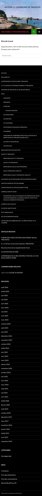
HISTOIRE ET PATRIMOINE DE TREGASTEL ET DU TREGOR (16, 32)
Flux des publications (8, 475)
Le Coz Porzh (8, 123)
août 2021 (4, 389)
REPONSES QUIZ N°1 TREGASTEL (13, 158)
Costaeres (7, 131)
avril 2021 (4, 397)
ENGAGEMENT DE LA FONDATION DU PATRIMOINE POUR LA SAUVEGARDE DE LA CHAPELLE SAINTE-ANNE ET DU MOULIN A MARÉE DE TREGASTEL (21, 198)
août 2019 (4, 409)
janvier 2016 (5, 429)
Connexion (5, 471)
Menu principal (39, 31)
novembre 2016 (6, 425)
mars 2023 (5, 360)
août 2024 (4, 328)
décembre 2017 (6, 417)
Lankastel (7, 98)
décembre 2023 (6, 336)
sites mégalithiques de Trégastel (15, 127)
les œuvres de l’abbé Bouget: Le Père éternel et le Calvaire (18, 222)
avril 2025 (4, 316)
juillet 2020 (5, 401)
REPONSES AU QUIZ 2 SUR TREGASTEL (15, 167)
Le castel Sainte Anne (8, 208)
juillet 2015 (5, 433)
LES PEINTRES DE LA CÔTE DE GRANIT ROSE (14, 187)
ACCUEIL (4, 73)
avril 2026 (4, 304)
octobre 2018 (6, 413)
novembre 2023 (6, 340)
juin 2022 (4, 376)
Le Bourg (6, 106)
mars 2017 (5, 421)
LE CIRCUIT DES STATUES (11, 142)
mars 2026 (5, 308)
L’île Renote (7, 119)
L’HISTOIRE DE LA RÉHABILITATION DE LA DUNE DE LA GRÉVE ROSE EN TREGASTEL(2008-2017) (20, 136)
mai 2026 (4, 299)
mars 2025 (5, 320)
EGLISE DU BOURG (11, 110)
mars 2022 (5, 385)
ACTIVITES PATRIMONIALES (9, 216)
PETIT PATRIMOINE (7, 212)
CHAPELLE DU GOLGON (8, 204)
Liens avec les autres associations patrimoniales (18, 179)
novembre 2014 (6, 441)
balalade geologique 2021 (10, 150)
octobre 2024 (6, 324)
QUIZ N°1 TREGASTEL (8, 154)
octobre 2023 (6, 344)
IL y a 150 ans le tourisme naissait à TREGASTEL (17, 85)
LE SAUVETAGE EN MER (9, 252)
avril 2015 (4, 437)
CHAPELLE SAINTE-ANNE (9, 192)
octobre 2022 (6, 372)
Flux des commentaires (9, 479)
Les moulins (7, 146)
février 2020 (5, 405)
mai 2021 (4, 393)
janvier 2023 (5, 364)
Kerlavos (6, 102)
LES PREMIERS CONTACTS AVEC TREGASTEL (14, 81)
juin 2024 (4, 332)
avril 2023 (4, 356)
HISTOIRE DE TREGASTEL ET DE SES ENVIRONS (15, 90)
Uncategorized (6, 456)
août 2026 (4, 287)
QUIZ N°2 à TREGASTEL (10, 162)
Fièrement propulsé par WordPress (11, 493)
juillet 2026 (5, 291)
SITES (2, 94)
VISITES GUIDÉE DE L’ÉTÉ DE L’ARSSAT (12, 183)
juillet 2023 (5, 348)
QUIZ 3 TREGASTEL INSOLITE (12, 171)
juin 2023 (4, 352)
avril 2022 (4, 381)
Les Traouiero (8, 115)
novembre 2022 (6, 368)
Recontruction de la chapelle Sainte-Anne (15, 248)
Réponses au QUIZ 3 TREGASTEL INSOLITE (16, 175)
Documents (5, 77)
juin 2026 (4, 295)
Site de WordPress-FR (8, 483)
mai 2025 (4, 312)
